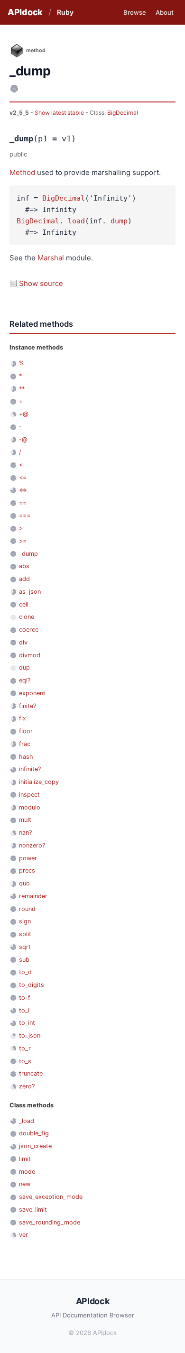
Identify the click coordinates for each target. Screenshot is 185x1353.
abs (24, 566)
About (165, 12)
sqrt (25, 946)
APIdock (25, 12)
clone (26, 616)
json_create (35, 1146)
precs (27, 870)
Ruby (65, 12)
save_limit (33, 1209)
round (27, 908)
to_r (25, 1048)
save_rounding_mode (49, 1222)
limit (25, 1158)
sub (24, 959)
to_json (29, 1035)
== (23, 502)
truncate (31, 1073)
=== (24, 515)
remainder (33, 896)
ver (23, 1234)
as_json (30, 591)
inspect (29, 794)
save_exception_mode (51, 1196)
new (24, 1183)
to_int (27, 1022)
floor (26, 731)
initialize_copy (39, 781)
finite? (27, 705)
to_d (25, 972)
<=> (23, 490)
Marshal (50, 257)
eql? (24, 680)
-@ (23, 439)
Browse (134, 12)
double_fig (34, 1133)
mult (25, 819)
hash (26, 756)
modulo (29, 807)
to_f (24, 997)
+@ (23, 413)
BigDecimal (122, 112)
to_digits (31, 984)
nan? (25, 832)
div (23, 642)
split (25, 934)
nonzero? (32, 845)
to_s (25, 1061)
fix (22, 718)
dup (24, 667)
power (28, 858)
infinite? (30, 769)
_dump (117, 221)
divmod (29, 655)
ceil (23, 604)
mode (27, 1171)
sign (25, 921)
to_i (24, 1010)
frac (24, 743)
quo (24, 883)
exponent (32, 693)
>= (23, 540)
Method (22, 172)
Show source (41, 283)
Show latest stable (60, 112)
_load (74, 221)
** (22, 388)
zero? (27, 1086)
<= (23, 477)
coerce (28, 629)
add (24, 578)
